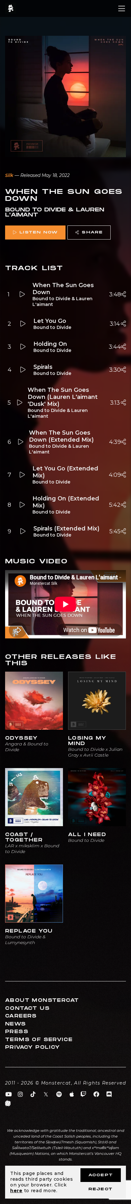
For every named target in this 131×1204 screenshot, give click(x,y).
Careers (21, 1016)
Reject (100, 1189)
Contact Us (27, 1008)
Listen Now (38, 232)
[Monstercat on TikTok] (33, 1094)
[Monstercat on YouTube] (8, 1094)
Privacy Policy (32, 1047)
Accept (100, 1175)
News (15, 1024)
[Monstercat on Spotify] (59, 1094)
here (16, 1190)
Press (16, 1031)
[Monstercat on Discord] (109, 1094)
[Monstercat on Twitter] (46, 1094)
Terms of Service (38, 1039)
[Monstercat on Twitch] (83, 1094)
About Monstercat (42, 1000)
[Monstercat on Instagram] (20, 1094)
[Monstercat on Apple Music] (72, 1094)
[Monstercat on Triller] (8, 1103)
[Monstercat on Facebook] (96, 1094)
